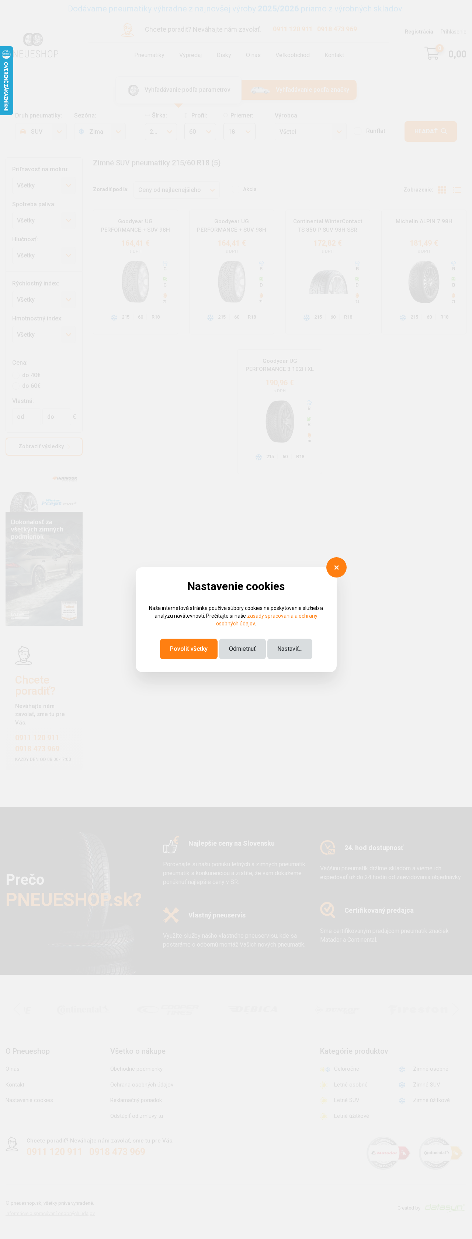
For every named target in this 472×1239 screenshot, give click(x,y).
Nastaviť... (289, 648)
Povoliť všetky (189, 648)
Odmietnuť (242, 648)
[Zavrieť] (336, 567)
